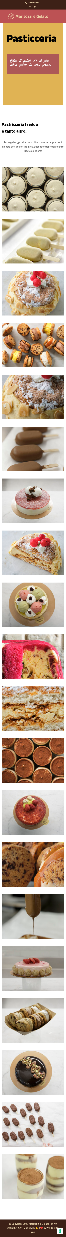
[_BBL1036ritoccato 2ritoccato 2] (33, 1198)
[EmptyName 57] (33, 678)
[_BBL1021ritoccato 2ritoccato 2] (33, 834)
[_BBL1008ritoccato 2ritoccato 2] (33, 1042)
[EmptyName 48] (33, 782)
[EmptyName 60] (33, 366)
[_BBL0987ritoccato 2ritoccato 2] (33, 990)
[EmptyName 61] (33, 886)
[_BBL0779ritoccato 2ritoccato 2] (33, 938)
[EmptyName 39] (33, 210)
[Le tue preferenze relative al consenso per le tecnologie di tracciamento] (60, 1231)
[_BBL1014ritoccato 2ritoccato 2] (33, 1094)
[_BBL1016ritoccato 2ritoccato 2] (33, 522)
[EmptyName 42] (33, 314)
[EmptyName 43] (33, 418)
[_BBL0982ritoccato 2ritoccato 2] (33, 1146)
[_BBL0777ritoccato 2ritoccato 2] (33, 262)
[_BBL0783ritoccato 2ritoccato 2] (33, 470)
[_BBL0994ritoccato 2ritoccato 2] (33, 626)
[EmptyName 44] (33, 574)
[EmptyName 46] (33, 730)
